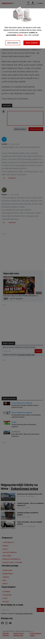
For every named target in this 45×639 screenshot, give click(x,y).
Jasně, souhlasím (31, 43)
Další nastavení (12, 43)
